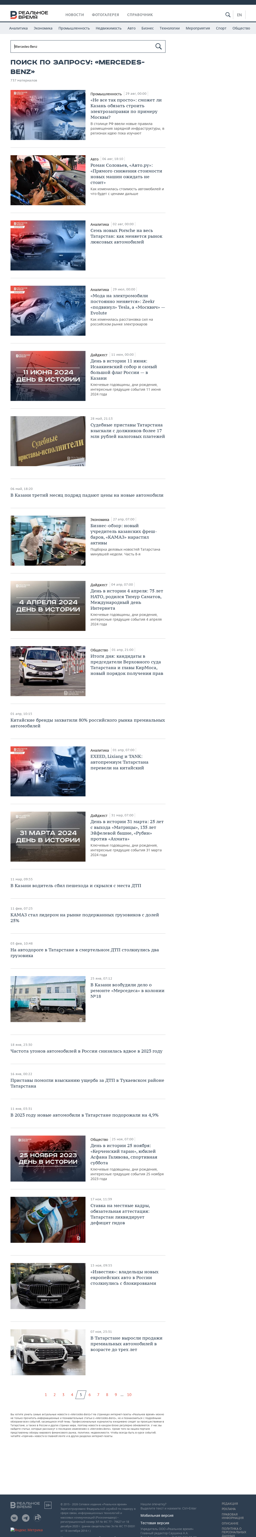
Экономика (43, 28)
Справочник (140, 14)
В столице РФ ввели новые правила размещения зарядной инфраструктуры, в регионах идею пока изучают (127, 116)
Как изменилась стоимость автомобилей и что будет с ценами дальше (127, 179)
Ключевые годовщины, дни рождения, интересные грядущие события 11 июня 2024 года (125, 377)
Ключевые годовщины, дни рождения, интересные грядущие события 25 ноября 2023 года (127, 1162)
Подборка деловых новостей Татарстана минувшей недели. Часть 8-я (125, 539)
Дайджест (99, 354)
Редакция (230, 1504)
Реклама (229, 1509)
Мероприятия (198, 28)
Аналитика (18, 28)
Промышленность (74, 28)
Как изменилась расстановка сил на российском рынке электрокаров (127, 309)
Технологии (170, 28)
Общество (241, 28)
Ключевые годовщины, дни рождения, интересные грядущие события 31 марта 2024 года (127, 838)
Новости (75, 14)
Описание (230, 1523)
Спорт (221, 28)
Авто (132, 28)
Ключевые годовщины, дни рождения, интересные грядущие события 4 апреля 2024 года (126, 607)
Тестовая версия (154, 1523)
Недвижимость (109, 28)
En (239, 14)
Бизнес (148, 28)
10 (129, 1394)
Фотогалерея (105, 14)
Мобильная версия (157, 1515)
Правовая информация (233, 1516)
